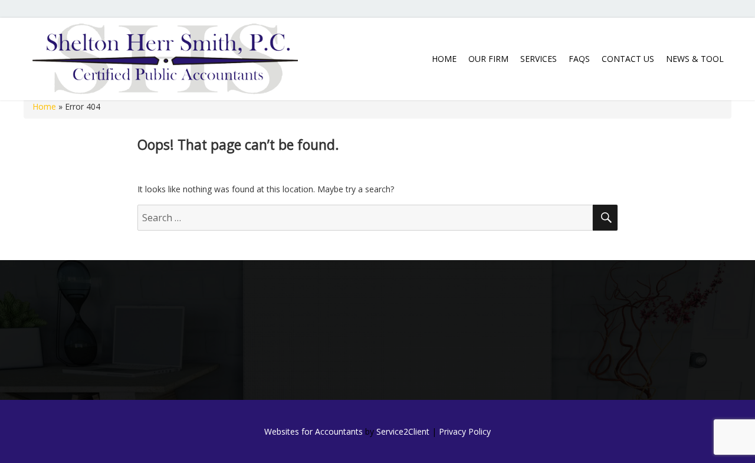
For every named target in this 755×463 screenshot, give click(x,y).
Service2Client (402, 431)
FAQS (579, 58)
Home (444, 58)
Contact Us (628, 58)
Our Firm (488, 58)
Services (538, 58)
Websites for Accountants (313, 431)
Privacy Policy (465, 431)
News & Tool (695, 58)
